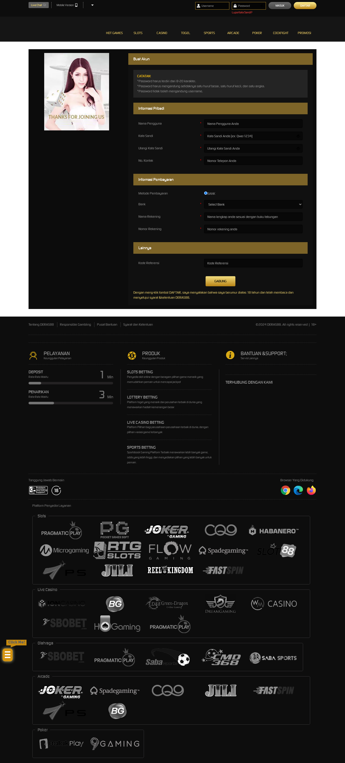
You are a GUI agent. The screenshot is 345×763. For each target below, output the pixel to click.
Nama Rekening (149, 216)
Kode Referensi (148, 263)
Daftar (305, 5)
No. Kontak (145, 160)
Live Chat (36, 5)
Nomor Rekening (149, 229)
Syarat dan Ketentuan (138, 324)
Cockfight (280, 33)
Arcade (233, 33)
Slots (138, 33)
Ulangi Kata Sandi (150, 148)
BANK (211, 193)
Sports (209, 33)
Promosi (304, 33)
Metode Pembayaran (153, 193)
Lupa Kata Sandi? (242, 12)
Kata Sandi (145, 136)
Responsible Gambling (75, 324)
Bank (141, 204)
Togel (185, 33)
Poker (257, 33)
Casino (162, 33)
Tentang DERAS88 (41, 324)
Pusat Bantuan (107, 324)
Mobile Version (65, 5)
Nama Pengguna (150, 123)
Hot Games (114, 33)
